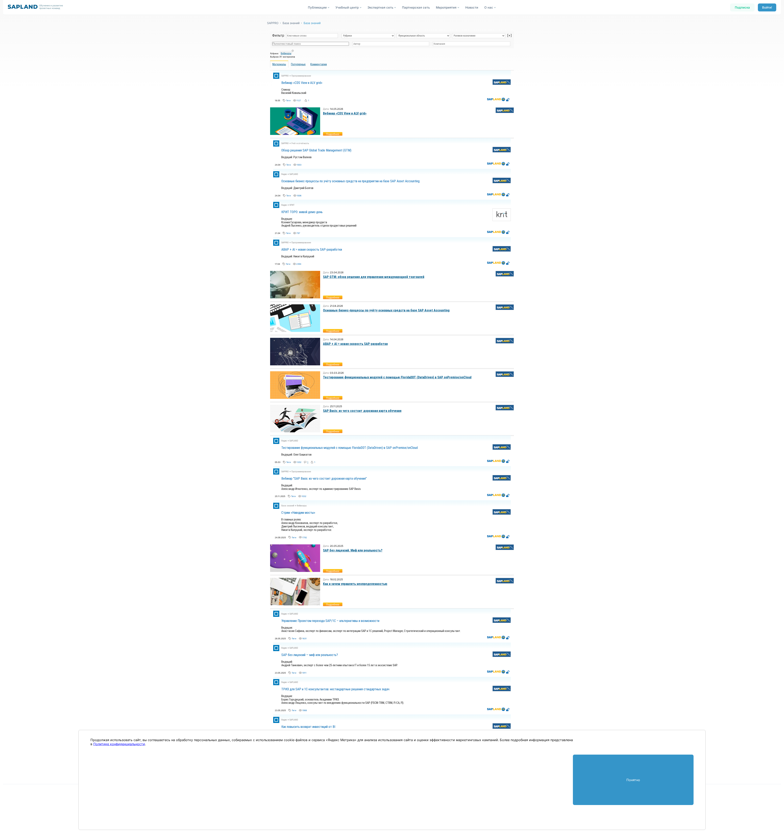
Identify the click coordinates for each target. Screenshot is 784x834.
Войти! (767, 7)
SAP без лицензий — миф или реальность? (309, 655)
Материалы (279, 64)
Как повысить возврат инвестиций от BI (308, 727)
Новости (471, 7)
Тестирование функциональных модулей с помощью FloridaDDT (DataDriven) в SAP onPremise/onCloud (397, 377)
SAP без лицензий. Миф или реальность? (352, 550)
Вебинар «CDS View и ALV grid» (301, 83)
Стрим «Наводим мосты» (298, 513)
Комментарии (318, 64)
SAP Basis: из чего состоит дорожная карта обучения (362, 411)
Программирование (301, 76)
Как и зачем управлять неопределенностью (355, 584)
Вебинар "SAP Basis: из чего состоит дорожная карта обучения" (324, 478)
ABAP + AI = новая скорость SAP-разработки (311, 249)
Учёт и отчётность (300, 143)
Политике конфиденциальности (119, 744)
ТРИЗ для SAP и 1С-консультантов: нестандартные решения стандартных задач (335, 689)
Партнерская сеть (416, 7)
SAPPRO (272, 23)
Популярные (298, 64)
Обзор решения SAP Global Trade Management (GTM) (316, 150)
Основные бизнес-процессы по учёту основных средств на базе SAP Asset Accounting (386, 310)
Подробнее (332, 134)
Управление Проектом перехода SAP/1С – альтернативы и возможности (330, 621)
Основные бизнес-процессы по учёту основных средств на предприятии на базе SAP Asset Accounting (350, 181)
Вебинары (286, 53)
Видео (284, 174)
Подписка (742, 7)
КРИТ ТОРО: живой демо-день (302, 212)
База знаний (291, 23)
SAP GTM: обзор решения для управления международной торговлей (373, 277)
